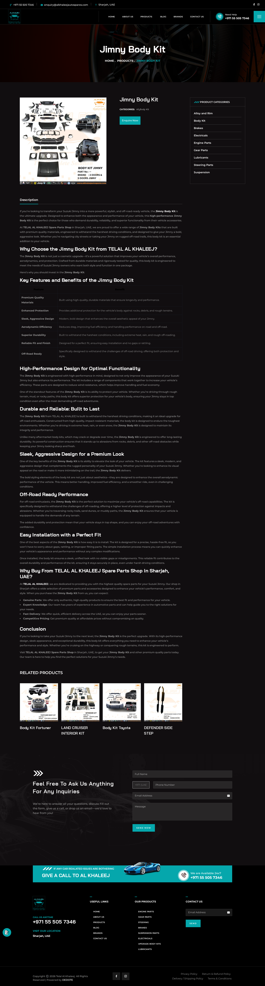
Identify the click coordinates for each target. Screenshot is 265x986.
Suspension (202, 172)
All (137, 109)
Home (109, 61)
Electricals (201, 135)
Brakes (198, 128)
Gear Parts (201, 150)
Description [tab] (29, 200)
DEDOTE (67, 979)
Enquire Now (130, 120)
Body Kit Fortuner (35, 727)
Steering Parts (203, 164)
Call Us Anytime (43, 917)
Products (125, 61)
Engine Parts (202, 142)
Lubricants (201, 157)
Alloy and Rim (203, 113)
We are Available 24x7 (205, 873)
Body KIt (144, 109)
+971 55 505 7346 (237, 18)
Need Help (231, 14)
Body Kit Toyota (116, 727)
